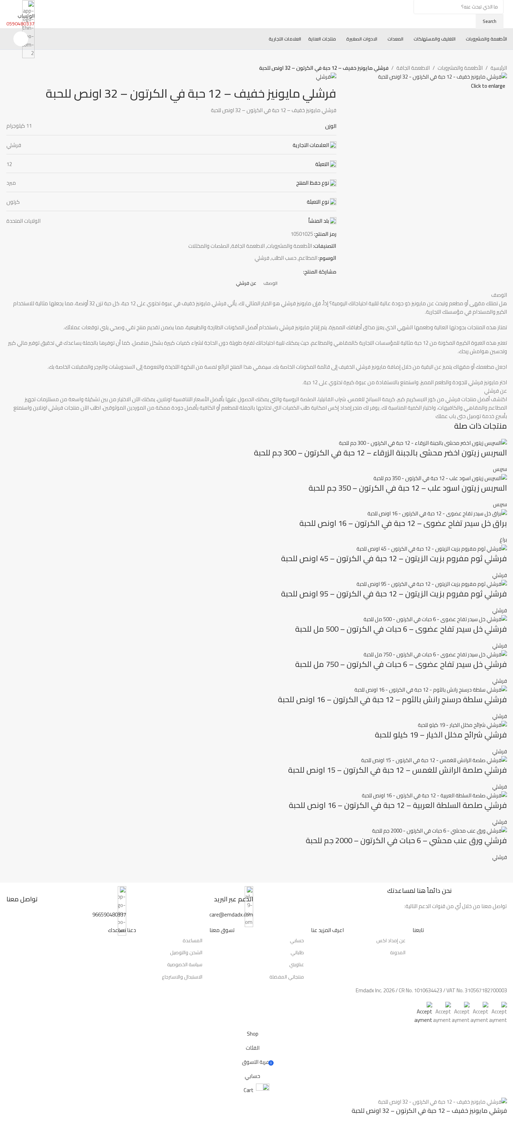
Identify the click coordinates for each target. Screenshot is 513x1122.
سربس (500, 469)
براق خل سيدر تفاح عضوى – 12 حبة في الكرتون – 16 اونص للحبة (403, 523)
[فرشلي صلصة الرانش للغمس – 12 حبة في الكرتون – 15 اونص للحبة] (434, 760)
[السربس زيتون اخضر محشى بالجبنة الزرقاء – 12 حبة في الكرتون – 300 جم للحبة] (423, 442)
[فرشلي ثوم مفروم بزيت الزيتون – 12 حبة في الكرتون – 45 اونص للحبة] (431, 548)
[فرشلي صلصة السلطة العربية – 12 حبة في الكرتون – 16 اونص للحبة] (434, 795)
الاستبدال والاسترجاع (182, 976)
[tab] (270, 283)
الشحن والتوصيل (186, 952)
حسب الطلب (284, 258)
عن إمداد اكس (390, 940)
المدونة (397, 952)
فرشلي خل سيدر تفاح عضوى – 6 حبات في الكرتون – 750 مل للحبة (401, 664)
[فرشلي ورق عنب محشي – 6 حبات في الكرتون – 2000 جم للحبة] (439, 830)
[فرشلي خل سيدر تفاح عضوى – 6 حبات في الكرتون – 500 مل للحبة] (435, 619)
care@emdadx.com (231, 914)
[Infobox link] (193, 898)
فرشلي (262, 258)
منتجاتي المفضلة (286, 976)
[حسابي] (21, 39)
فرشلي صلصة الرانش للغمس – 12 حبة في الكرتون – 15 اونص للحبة (397, 769)
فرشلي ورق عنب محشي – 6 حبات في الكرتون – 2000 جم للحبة (406, 840)
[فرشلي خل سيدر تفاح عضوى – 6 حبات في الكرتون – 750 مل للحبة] (435, 654)
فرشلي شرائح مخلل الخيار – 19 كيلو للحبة (441, 734)
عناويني (296, 964)
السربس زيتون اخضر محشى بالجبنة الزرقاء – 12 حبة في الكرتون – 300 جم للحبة (380, 452)
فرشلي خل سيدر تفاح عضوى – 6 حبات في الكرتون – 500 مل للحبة (401, 628)
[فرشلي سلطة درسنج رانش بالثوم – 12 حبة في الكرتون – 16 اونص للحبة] (430, 689)
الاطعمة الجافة (413, 68)
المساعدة (192, 940)
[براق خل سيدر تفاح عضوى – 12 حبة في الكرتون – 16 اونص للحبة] (437, 513)
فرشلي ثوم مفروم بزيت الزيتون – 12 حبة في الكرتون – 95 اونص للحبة (394, 593)
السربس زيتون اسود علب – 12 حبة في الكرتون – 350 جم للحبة (408, 487)
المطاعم (308, 258)
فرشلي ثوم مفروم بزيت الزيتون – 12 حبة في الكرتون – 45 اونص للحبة (394, 558)
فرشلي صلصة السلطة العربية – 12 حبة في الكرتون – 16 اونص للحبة (398, 805)
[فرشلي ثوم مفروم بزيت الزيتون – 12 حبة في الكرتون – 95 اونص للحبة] (431, 583)
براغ (503, 539)
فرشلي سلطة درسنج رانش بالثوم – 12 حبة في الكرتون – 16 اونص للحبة (392, 699)
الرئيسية (498, 68)
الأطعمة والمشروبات (460, 68)
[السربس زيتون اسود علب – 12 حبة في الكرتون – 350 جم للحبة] (440, 477)
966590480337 (109, 914)
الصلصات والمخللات (208, 246)
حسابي (297, 940)
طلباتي (297, 952)
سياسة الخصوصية (184, 964)
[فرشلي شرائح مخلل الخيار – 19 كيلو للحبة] (462, 724)
